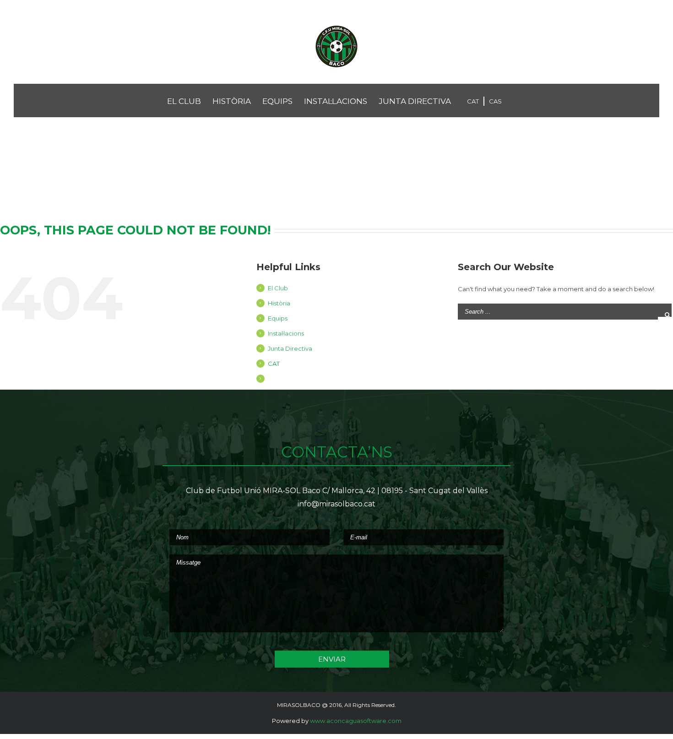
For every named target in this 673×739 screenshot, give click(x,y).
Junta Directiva (290, 348)
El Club (278, 288)
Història (279, 303)
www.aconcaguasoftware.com (356, 720)
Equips (278, 318)
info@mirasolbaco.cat (336, 504)
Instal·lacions (286, 333)
